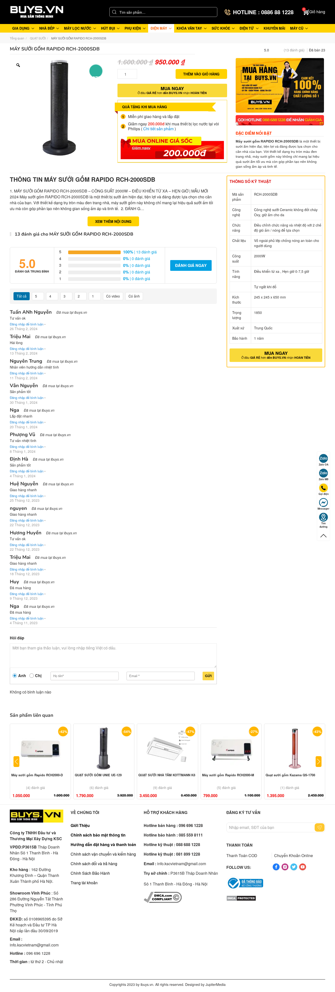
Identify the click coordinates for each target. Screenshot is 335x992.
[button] (314, 12)
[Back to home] (37, 12)
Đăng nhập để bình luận (26, 324)
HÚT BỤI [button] (108, 28)
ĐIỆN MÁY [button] (159, 28)
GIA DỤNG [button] (20, 28)
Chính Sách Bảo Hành (90, 873)
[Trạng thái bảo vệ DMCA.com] (241, 898)
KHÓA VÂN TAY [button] (189, 28)
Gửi (208, 676)
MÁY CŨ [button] (296, 28)
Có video (113, 296)
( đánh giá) (294, 50)
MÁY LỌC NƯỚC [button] (77, 28)
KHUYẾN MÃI (274, 28)
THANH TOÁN (239, 845)
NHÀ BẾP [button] (46, 28)
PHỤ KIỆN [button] (133, 28)
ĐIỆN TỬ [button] (247, 28)
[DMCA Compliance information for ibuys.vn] (163, 896)
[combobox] (163, 12)
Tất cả (21, 296)
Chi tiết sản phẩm (158, 128)
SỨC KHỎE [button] (221, 28)
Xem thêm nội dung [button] (113, 221)
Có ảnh (134, 296)
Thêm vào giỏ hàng (201, 74)
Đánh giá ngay (191, 265)
